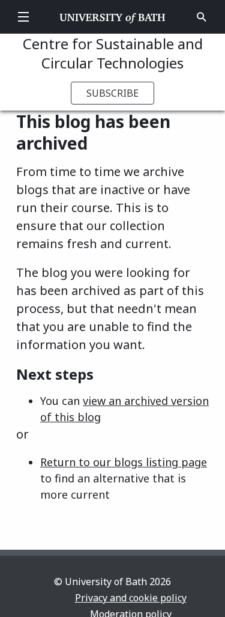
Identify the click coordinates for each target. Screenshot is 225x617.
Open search (201, 16)
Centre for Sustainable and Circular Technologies (113, 53)
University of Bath (112, 16)
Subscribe (112, 93)
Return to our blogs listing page (123, 462)
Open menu (23, 16)
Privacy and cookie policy (131, 597)
